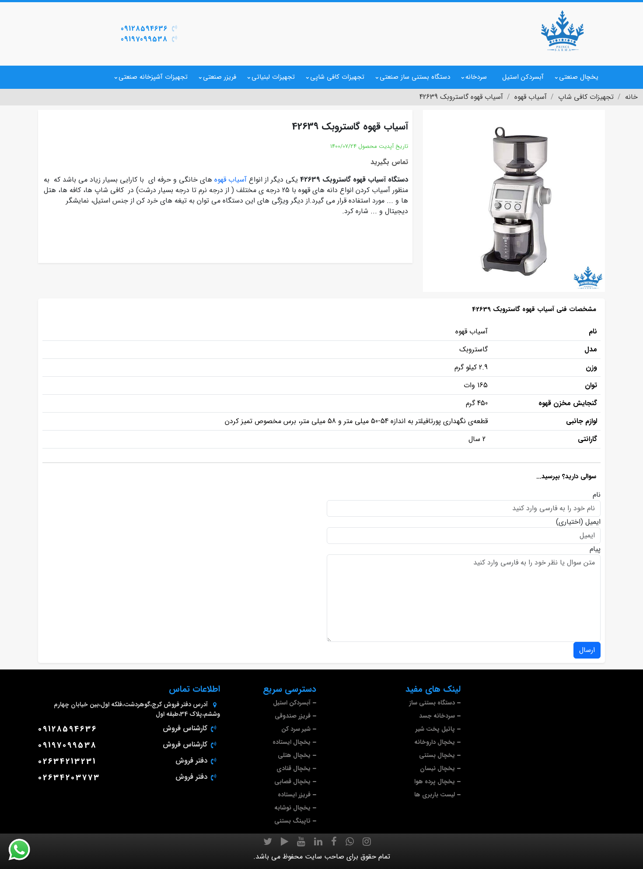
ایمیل (593, 522)
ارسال (587, 650)
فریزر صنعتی (219, 77)
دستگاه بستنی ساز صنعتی (415, 77)
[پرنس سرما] (562, 31)
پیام (595, 549)
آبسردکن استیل (523, 77)
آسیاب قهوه (230, 179)
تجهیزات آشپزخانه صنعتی (153, 77)
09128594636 (144, 28)
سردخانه (476, 77)
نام (597, 495)
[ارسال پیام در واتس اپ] (24, 849)
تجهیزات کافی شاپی (337, 77)
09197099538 (144, 39)
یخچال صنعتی (578, 77)
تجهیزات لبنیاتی (273, 77)
